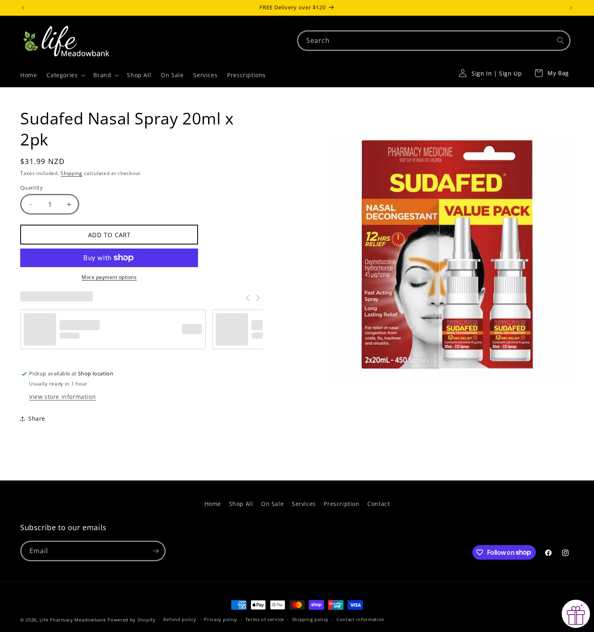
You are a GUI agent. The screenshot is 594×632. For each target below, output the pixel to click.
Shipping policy (310, 619)
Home (212, 504)
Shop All (241, 504)
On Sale (272, 504)
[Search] (560, 40)
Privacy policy (220, 619)
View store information (62, 396)
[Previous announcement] (23, 7)
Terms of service (264, 619)
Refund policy (179, 619)
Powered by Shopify (131, 620)
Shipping (71, 173)
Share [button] (36, 418)
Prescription (341, 504)
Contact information (361, 619)
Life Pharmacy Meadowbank (73, 620)
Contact (378, 504)
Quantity (31, 187)
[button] (65, 75)
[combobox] (433, 41)
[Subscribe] (155, 551)
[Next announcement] (571, 7)
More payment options (109, 277)
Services (304, 504)
